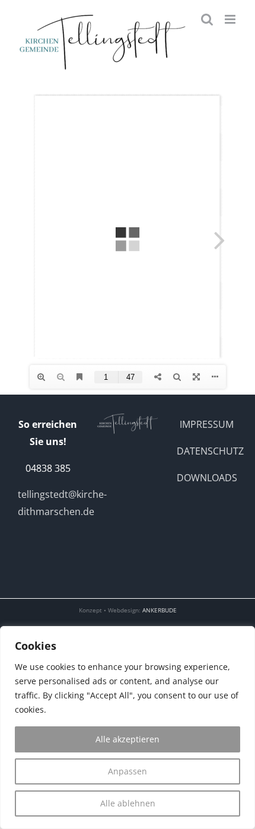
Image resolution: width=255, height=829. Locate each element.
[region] (127, 727)
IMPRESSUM (207, 424)
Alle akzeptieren (127, 739)
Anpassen (127, 771)
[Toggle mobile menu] (231, 19)
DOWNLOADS (207, 477)
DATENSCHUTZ (210, 451)
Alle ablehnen (127, 803)
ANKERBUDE (159, 610)
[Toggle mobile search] (207, 19)
